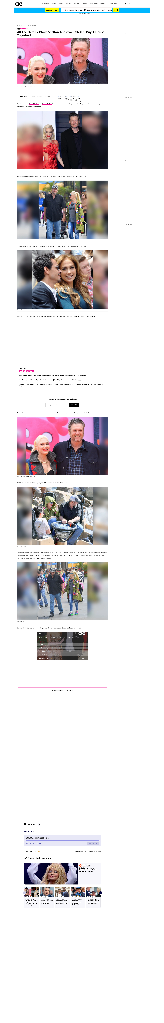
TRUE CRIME (94, 3)
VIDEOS (84, 3)
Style (61, 3)
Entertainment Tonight (25, 176)
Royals (68, 3)
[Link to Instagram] (125, 3)
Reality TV (45, 3)
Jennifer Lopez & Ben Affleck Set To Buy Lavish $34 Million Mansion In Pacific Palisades (50, 380)
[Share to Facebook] (61, 97)
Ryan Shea (23, 96)
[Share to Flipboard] (73, 97)
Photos (24, 25)
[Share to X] (67, 97)
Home (19, 25)
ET (20, 483)
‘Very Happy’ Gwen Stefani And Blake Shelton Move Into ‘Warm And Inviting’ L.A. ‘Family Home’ (53, 375)
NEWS (54, 3)
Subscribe (113, 3)
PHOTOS (76, 3)
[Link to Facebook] (121, 3)
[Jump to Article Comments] (56, 97)
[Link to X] (130, 3)
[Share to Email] (79, 97)
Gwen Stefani (32, 25)
